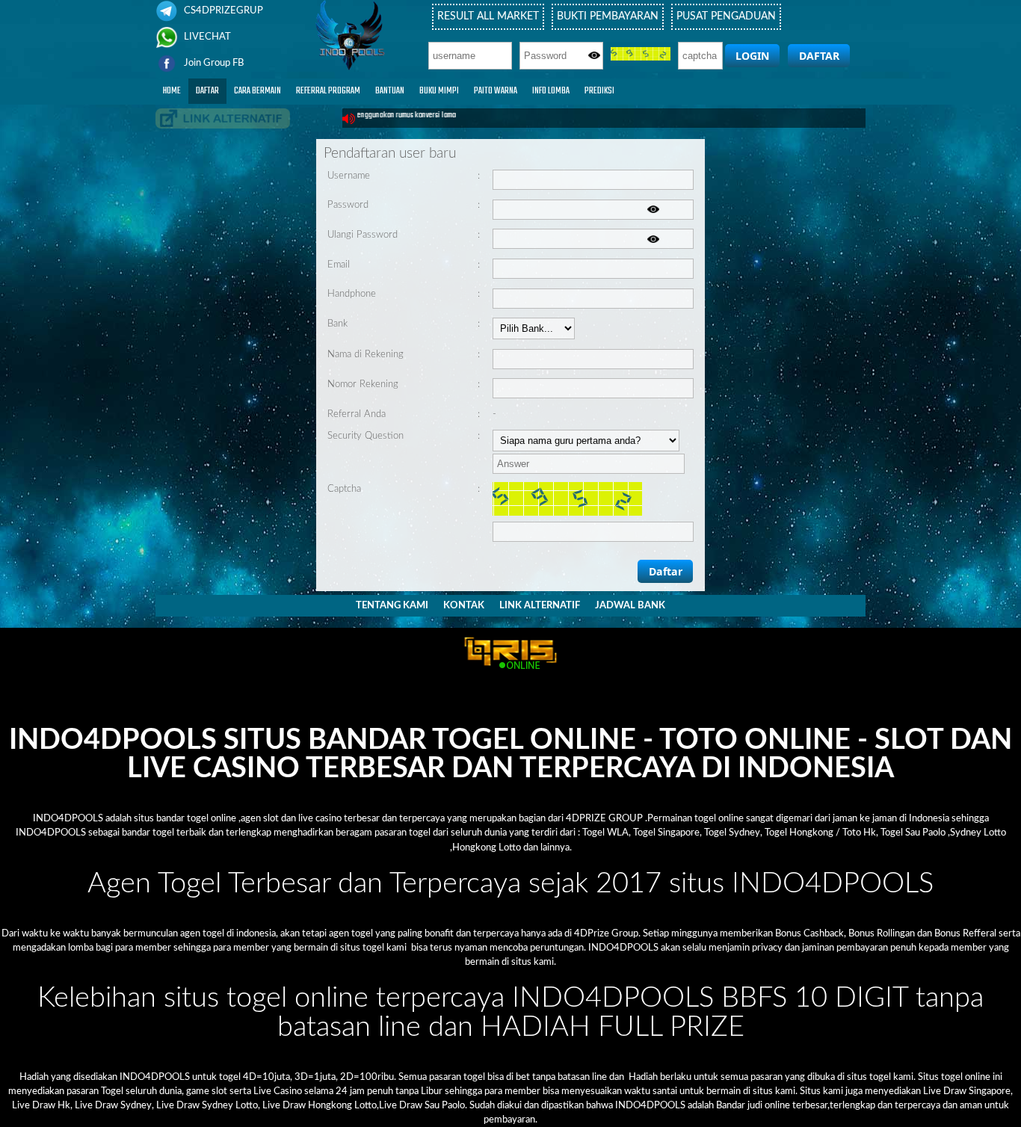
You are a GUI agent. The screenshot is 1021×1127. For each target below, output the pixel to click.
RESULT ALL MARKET (488, 16)
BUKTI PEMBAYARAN (607, 16)
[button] (752, 55)
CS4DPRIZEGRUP (222, 10)
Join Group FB (213, 62)
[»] (222, 118)
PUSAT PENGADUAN (726, 16)
